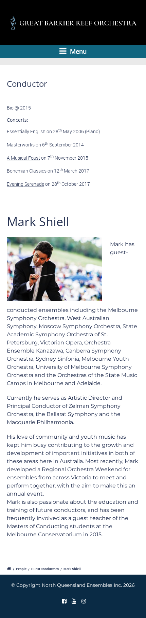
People (21, 568)
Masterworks (21, 144)
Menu (77, 51)
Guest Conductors (45, 568)
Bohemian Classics (27, 170)
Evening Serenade (25, 184)
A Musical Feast (23, 158)
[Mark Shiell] (54, 271)
